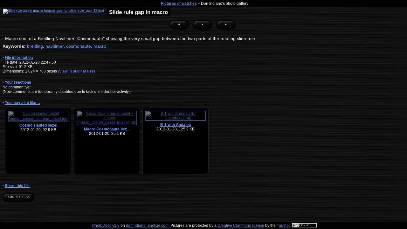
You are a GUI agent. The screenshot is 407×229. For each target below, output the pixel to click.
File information (19, 57)
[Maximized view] (53, 11)
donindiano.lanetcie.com (147, 225)
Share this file (17, 186)
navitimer (54, 46)
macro (99, 46)
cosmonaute (78, 46)
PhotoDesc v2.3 (106, 225)
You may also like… (22, 103)
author (284, 225)
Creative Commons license (240, 225)
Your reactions (18, 82)
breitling (35, 46)
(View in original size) (76, 71)
